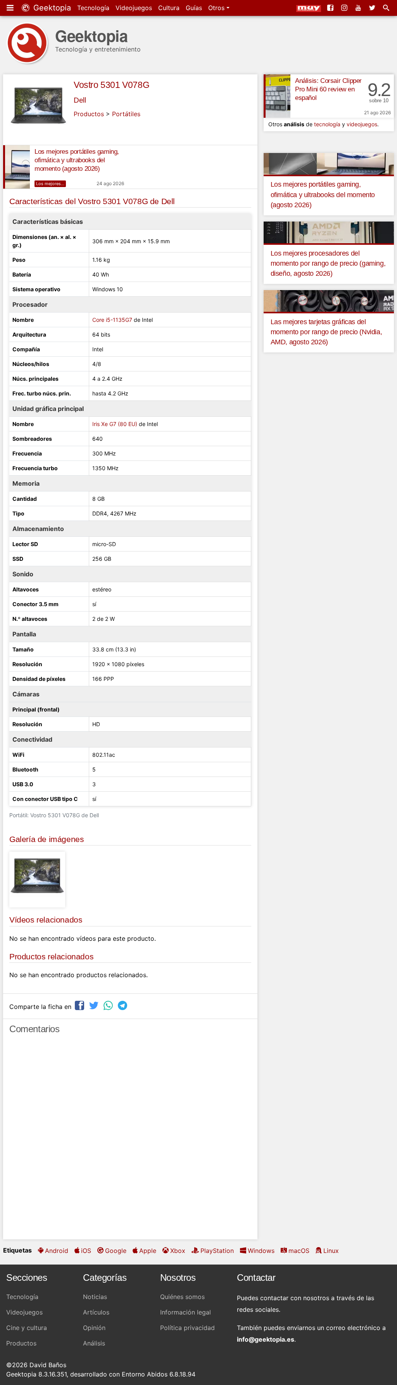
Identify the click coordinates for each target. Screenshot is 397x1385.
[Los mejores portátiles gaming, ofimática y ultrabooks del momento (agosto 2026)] (16, 167)
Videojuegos (134, 8)
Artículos (96, 1312)
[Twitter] (373, 8)
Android (56, 1250)
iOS (86, 1250)
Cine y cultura (26, 1328)
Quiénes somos (182, 1297)
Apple (147, 1250)
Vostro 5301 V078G (111, 85)
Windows (261, 1250)
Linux (331, 1250)
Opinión (94, 1328)
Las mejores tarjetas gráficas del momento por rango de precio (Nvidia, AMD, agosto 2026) (326, 332)
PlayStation (217, 1250)
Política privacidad (187, 1328)
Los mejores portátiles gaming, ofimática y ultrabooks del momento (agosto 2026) (77, 160)
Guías (194, 8)
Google (115, 1250)
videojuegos (362, 124)
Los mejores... (50, 183)
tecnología (327, 124)
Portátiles (126, 114)
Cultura (169, 8)
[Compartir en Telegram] (123, 1005)
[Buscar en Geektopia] (387, 8)
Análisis (94, 1343)
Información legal (185, 1312)
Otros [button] (217, 8)
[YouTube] (359, 8)
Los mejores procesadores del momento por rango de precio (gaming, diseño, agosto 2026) (328, 263)
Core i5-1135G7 (112, 319)
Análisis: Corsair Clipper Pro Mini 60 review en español (328, 89)
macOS (298, 1250)
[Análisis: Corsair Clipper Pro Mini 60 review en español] (277, 96)
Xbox (177, 1250)
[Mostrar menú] (11, 7)
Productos (89, 114)
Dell (80, 100)
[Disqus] (130, 1140)
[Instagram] (345, 8)
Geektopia (51, 7)
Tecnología (93, 8)
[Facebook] (331, 8)
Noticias (95, 1297)
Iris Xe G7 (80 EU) (114, 424)
